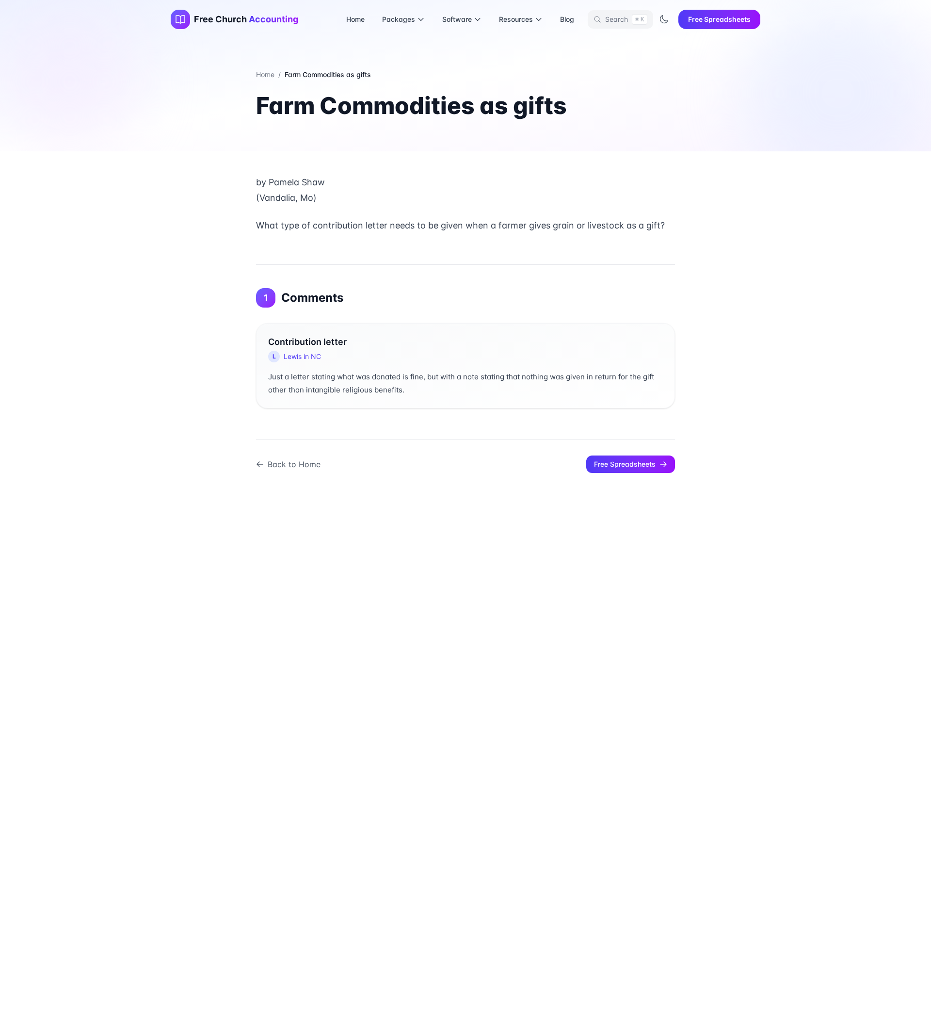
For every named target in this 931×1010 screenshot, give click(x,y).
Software (457, 19)
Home (355, 19)
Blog (567, 19)
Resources (516, 19)
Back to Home (294, 464)
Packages (398, 19)
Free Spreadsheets (719, 19)
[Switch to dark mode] (664, 19)
